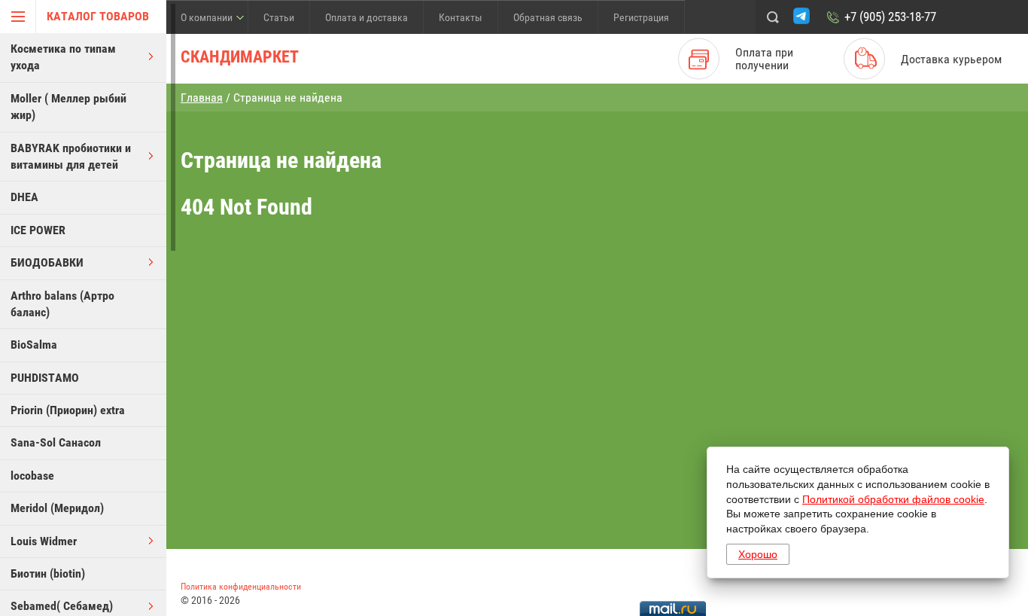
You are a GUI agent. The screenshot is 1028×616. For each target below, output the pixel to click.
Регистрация (641, 17)
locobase (32, 475)
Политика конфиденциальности (241, 586)
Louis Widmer (44, 541)
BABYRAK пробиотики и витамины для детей (71, 156)
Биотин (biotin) (48, 573)
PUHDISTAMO (45, 378)
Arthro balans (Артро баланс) (62, 303)
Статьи (278, 17)
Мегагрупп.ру (984, 592)
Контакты (460, 17)
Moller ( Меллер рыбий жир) (68, 106)
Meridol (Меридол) (57, 508)
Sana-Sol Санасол (56, 442)
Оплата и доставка (366, 17)
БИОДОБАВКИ (47, 262)
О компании (207, 17)
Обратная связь (547, 17)
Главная (202, 97)
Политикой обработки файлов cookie (893, 499)
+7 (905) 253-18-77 (890, 16)
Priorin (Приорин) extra (68, 410)
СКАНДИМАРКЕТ (240, 56)
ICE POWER (38, 230)
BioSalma (34, 344)
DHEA (24, 197)
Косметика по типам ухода (63, 56)
